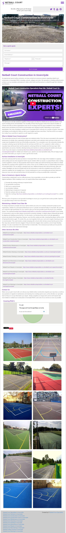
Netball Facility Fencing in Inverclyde (13, 529)
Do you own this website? (25, 311)
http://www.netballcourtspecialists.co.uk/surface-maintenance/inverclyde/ (35, 211)
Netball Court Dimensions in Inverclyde (13, 524)
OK (44, 311)
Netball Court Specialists (56, 512)
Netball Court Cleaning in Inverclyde (13, 521)
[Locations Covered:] (2, 2)
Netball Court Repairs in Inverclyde (12, 526)
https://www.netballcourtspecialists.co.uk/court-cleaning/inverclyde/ (43, 252)
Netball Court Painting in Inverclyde (12, 522)
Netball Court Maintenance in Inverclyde (14, 519)
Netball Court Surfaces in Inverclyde (13, 514)
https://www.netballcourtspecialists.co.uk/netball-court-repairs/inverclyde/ (42, 267)
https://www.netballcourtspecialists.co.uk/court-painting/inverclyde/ (42, 256)
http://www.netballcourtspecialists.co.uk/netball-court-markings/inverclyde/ (36, 194)
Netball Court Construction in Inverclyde (14, 515)
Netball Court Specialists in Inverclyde (13, 512)
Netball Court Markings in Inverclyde (13, 531)
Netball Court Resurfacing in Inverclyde (13, 527)
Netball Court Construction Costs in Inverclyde (15, 517)
